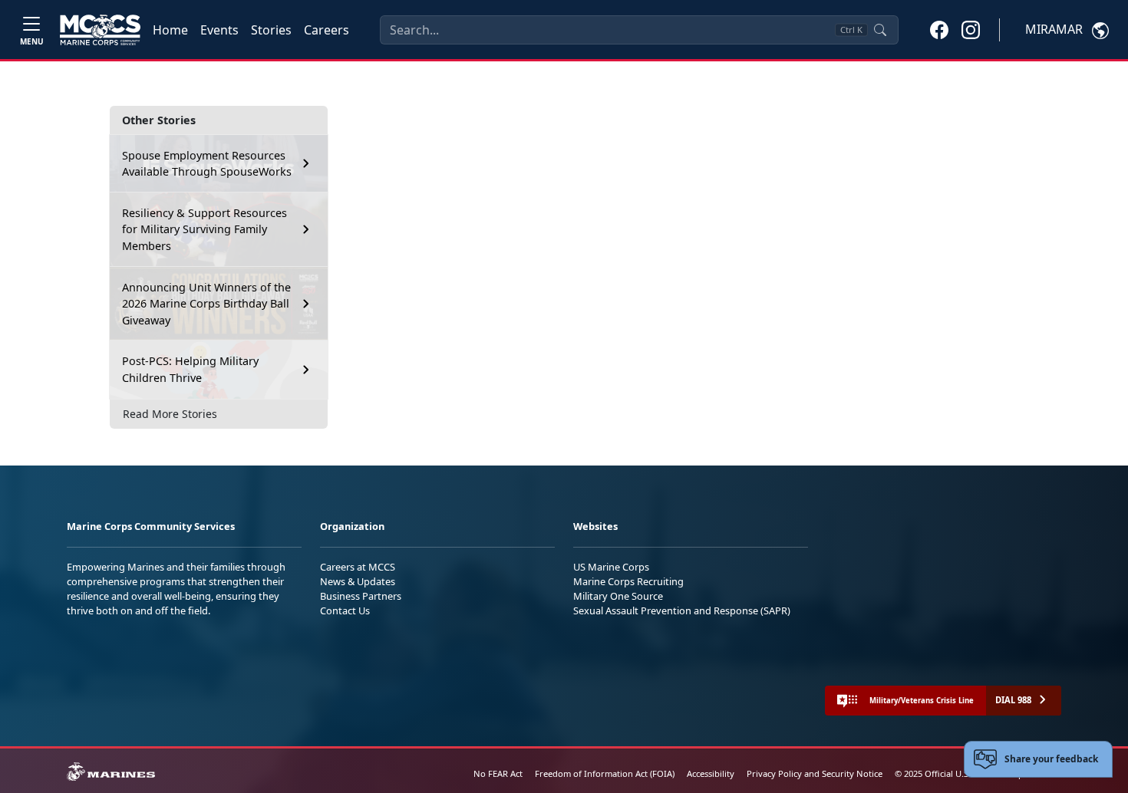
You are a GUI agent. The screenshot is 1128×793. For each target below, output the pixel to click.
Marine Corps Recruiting (628, 581)
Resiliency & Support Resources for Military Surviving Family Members (204, 229)
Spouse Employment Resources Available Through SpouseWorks (207, 163)
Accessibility (710, 773)
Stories (271, 29)
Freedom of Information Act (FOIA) (604, 773)
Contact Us (345, 610)
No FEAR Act (498, 773)
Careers (326, 29)
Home (170, 29)
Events (219, 29)
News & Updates (357, 581)
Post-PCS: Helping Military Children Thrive (190, 369)
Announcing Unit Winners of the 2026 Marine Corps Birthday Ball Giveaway (206, 303)
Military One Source (618, 596)
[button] (939, 29)
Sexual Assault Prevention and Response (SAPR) (681, 610)
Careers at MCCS (357, 567)
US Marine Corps (611, 567)
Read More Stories (170, 413)
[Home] (100, 30)
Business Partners (360, 596)
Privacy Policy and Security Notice (814, 773)
